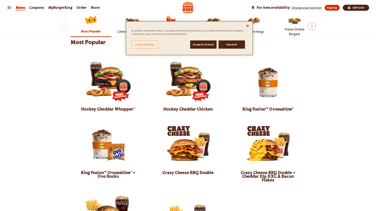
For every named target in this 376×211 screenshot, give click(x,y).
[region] (189, 38)
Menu (20, 8)
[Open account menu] (9, 7)
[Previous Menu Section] (64, 26)
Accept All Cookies (203, 44)
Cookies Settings (144, 44)
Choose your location (306, 7)
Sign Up (332, 7)
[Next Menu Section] (312, 26)
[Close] (247, 25)
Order (82, 8)
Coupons (36, 8)
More (95, 7)
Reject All (231, 44)
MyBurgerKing (60, 8)
